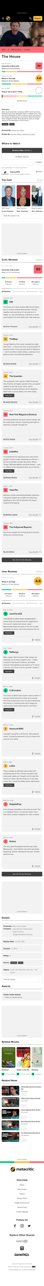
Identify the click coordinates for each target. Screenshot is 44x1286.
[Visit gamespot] (22, 1242)
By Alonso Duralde (9, 364)
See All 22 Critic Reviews (22, 560)
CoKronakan (13, 690)
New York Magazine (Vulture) (20, 414)
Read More (8, 633)
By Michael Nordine (10, 477)
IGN (8, 302)
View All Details (9, 979)
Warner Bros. (16, 50)
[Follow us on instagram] (22, 1227)
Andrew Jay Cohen (18, 130)
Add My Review (22, 101)
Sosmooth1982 (14, 729)
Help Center (22, 1189)
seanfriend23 (13, 614)
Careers (22, 1194)
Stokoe (10, 841)
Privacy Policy (22, 1198)
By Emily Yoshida (9, 439)
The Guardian (13, 376)
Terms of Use (22, 1207)
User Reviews (9, 571)
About (22, 1185)
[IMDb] (33, 1267)
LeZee (10, 766)
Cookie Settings (22, 1212)
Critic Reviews (10, 259)
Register (38, 18)
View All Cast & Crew (11, 216)
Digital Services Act (22, 1203)
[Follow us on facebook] (15, 1227)
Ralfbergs (11, 652)
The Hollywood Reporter (18, 527)
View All (39, 260)
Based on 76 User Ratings (10, 81)
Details (6, 917)
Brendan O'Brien (16, 134)
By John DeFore (8, 552)
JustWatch (38, 162)
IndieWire (11, 451)
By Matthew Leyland (10, 515)
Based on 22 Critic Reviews (11, 68)
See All (39, 180)
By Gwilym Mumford (10, 402)
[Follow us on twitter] (29, 1227)
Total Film (11, 490)
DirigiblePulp (13, 804)
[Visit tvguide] (22, 1250)
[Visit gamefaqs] (22, 1256)
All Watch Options (22, 157)
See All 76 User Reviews (22, 874)
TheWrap (11, 339)
